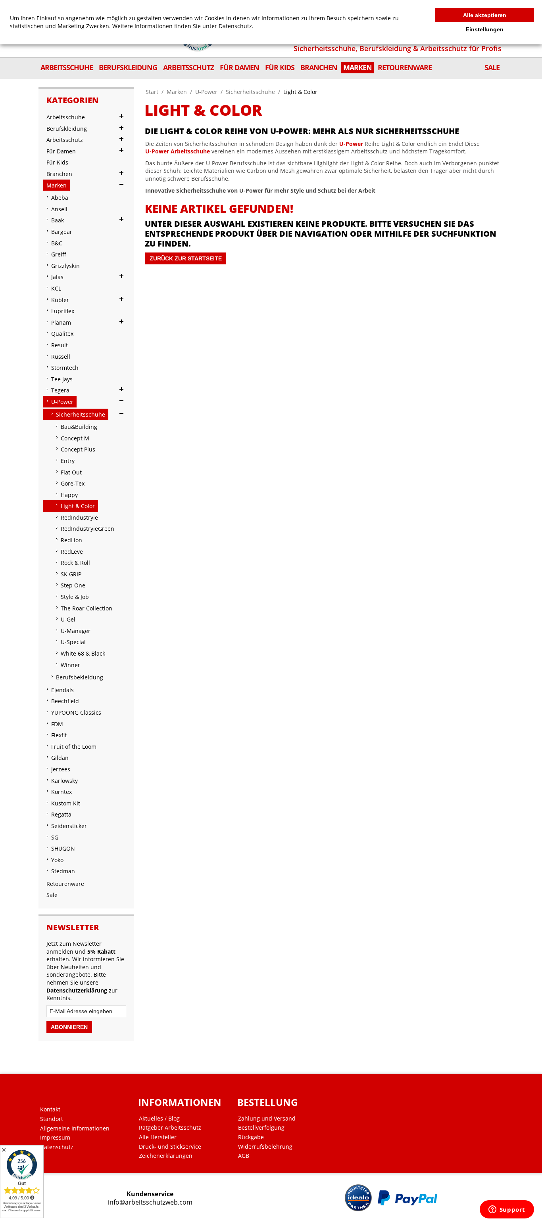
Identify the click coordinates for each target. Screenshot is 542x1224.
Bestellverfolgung (261, 1127)
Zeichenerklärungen (165, 1155)
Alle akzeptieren (484, 15)
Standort (51, 1119)
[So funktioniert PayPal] (407, 1197)
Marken (177, 92)
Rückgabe (251, 1137)
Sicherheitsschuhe (250, 92)
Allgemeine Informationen (75, 1128)
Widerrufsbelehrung (265, 1146)
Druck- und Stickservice (170, 1146)
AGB (243, 1155)
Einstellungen (485, 29)
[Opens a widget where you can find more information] (506, 1210)
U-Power (206, 92)
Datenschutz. (236, 26)
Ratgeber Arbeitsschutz (170, 1127)
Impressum (55, 1137)
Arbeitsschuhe (190, 151)
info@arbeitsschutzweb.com (150, 1202)
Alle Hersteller (158, 1137)
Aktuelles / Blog (159, 1118)
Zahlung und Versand (267, 1118)
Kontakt (50, 1109)
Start (152, 92)
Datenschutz (56, 1147)
